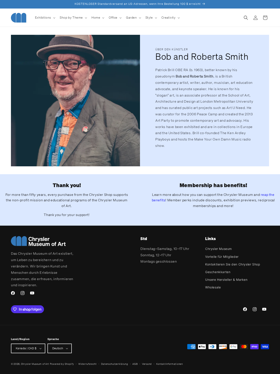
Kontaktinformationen (169, 363)
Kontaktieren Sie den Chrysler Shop (232, 264)
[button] (44, 17)
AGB (135, 363)
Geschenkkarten (217, 272)
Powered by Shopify (62, 363)
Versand (147, 363)
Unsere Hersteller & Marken (226, 279)
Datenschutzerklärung (114, 363)
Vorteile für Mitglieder (222, 256)
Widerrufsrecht (87, 363)
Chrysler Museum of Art (35, 363)
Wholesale (213, 287)
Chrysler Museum (218, 249)
